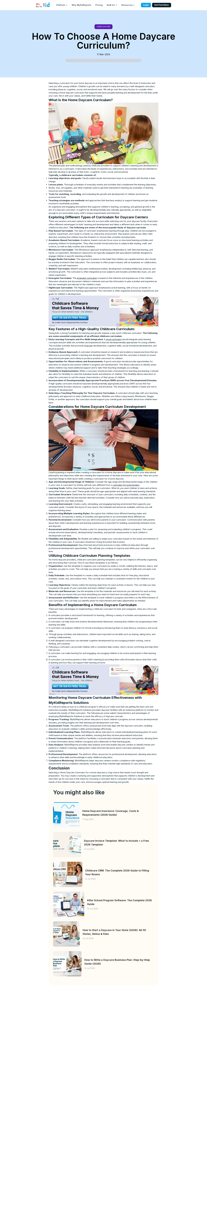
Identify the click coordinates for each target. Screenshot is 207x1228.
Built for (111, 5)
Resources (126, 5)
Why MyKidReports (81, 5)
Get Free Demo (161, 5)
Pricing (99, 5)
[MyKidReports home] (43, 5)
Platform (60, 5)
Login (146, 5)
